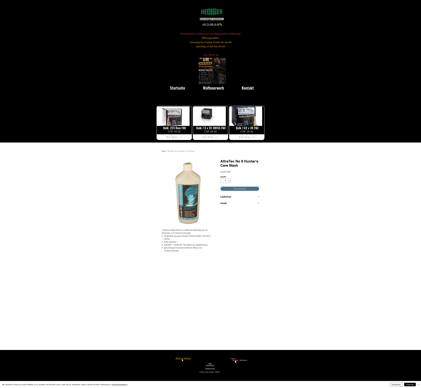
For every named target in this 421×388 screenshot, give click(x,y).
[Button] (183, 360)
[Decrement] (222, 181)
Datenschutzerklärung (119, 384)
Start (164, 151)
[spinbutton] (225, 181)
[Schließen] (418, 384)
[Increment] (228, 181)
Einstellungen (396, 384)
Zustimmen (410, 384)
